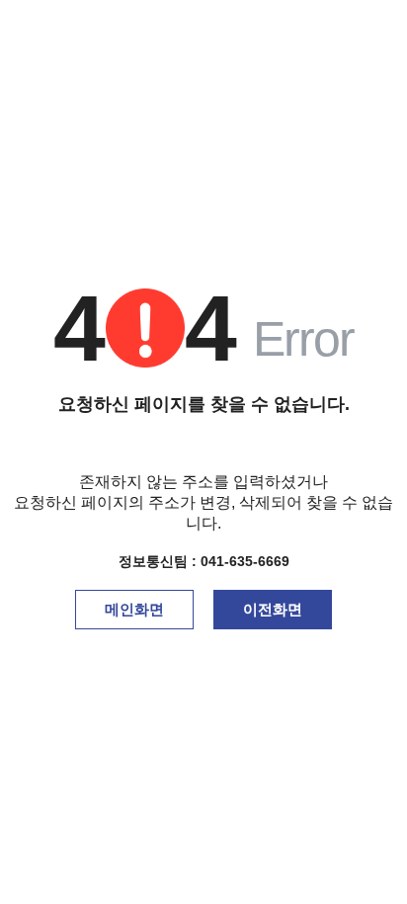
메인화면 (134, 609)
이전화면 (272, 609)
